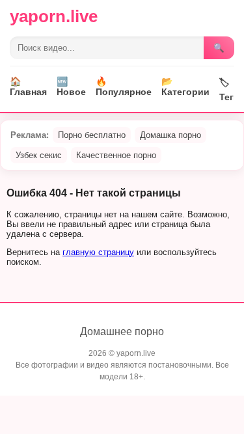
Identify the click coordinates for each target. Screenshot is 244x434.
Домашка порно (170, 135)
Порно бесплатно (92, 135)
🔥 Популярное (124, 86)
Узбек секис (39, 155)
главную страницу (98, 252)
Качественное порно (116, 155)
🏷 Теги (229, 89)
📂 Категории (185, 86)
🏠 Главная (28, 86)
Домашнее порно (122, 331)
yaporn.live (54, 16)
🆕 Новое (71, 86)
